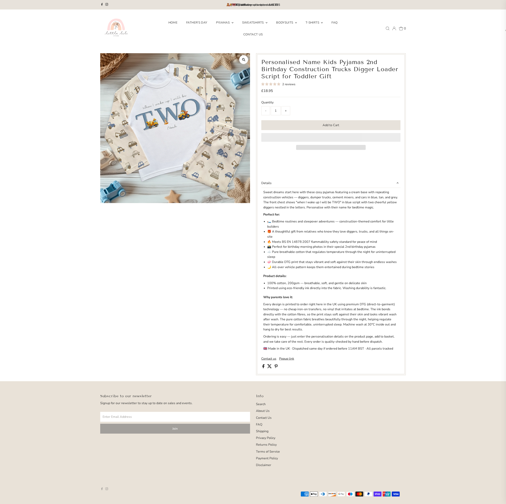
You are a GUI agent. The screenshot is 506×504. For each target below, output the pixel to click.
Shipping (262, 431)
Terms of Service (268, 451)
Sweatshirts (253, 23)
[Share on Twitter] (270, 367)
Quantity (267, 102)
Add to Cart (331, 125)
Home (173, 23)
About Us (263, 411)
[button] (271, 84)
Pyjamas (223, 23)
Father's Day (196, 23)
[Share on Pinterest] (276, 367)
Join (175, 428)
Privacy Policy (265, 438)
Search (261, 404)
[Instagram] (106, 4)
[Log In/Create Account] (394, 28)
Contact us (268, 358)
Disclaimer (263, 465)
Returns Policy (266, 445)
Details (266, 183)
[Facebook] (102, 4)
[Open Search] (387, 28)
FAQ (334, 23)
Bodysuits (285, 23)
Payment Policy (267, 458)
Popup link (286, 358)
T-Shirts (313, 23)
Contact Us (253, 34)
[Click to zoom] (243, 59)
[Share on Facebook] (263, 367)
